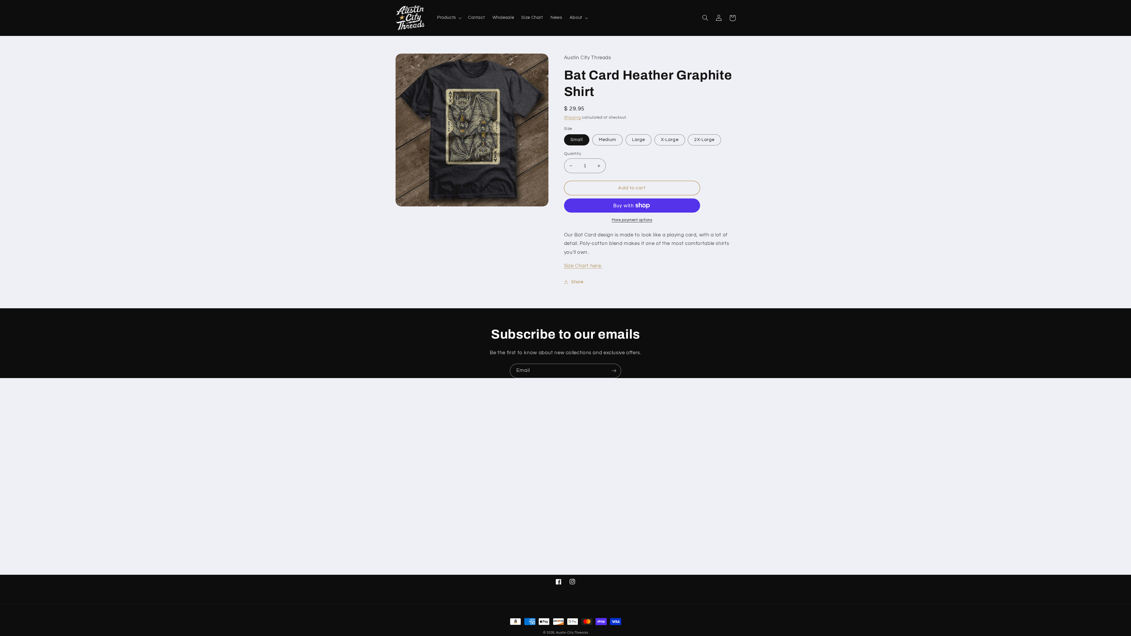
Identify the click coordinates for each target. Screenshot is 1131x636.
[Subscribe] (614, 371)
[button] (448, 17)
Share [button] (577, 282)
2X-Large (704, 140)
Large (638, 140)
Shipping (572, 118)
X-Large (669, 140)
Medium (607, 140)
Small (577, 140)
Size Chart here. (583, 266)
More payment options (632, 220)
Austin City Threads (572, 632)
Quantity (572, 154)
